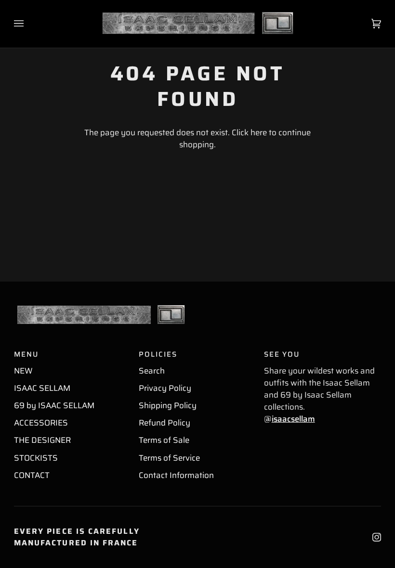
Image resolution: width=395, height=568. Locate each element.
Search (152, 370)
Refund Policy (164, 422)
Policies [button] (158, 354)
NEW (23, 370)
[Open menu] (28, 24)
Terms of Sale (164, 440)
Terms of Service (169, 458)
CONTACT (32, 475)
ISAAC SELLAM (42, 388)
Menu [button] (26, 354)
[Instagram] (376, 537)
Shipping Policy (168, 405)
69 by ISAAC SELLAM (54, 405)
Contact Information (176, 475)
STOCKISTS (36, 458)
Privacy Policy (165, 388)
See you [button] (282, 354)
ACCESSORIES (41, 422)
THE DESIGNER (42, 440)
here (258, 132)
